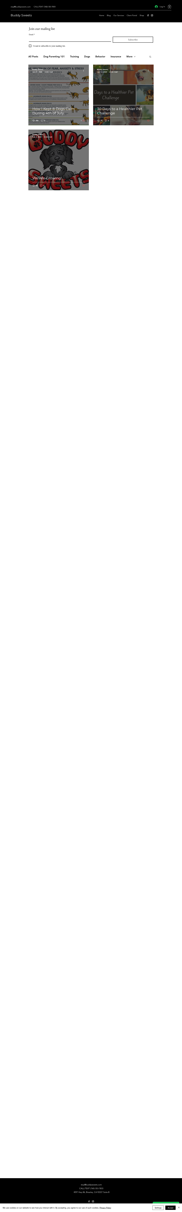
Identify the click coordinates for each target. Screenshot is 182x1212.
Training (74, 56)
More (129, 56)
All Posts (33, 56)
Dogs (87, 56)
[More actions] (84, 70)
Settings (158, 1207)
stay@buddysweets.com (21, 6)
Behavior (100, 56)
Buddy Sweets (21, 15)
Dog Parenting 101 (54, 56)
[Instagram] (152, 15)
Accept (170, 1207)
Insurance (116, 56)
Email (32, 34)
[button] (169, 7)
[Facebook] (148, 15)
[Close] (178, 1208)
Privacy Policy (105, 1207)
